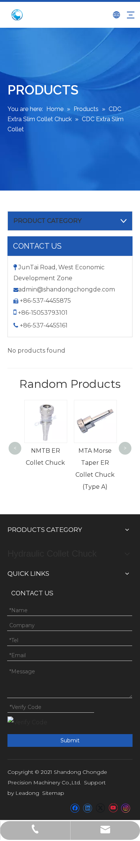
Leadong (27, 793)
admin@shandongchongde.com (66, 289)
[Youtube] (113, 808)
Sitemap (53, 793)
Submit (70, 740)
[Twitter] (100, 808)
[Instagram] (126, 808)
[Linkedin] (87, 808)
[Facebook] (75, 808)
